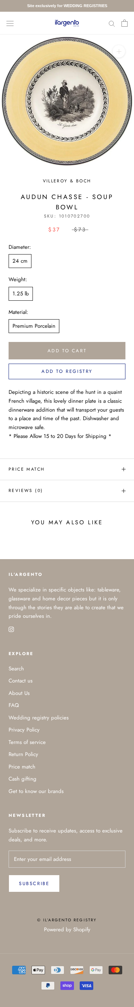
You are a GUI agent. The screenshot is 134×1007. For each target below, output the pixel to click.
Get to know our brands (36, 791)
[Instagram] (11, 629)
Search (16, 669)
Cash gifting (22, 779)
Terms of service (27, 742)
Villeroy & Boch (67, 181)
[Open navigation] (10, 23)
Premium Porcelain (34, 326)
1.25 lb (21, 294)
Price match (27, 469)
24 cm (20, 261)
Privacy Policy (24, 730)
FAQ (14, 705)
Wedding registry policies (39, 718)
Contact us (21, 681)
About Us (19, 693)
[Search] (112, 23)
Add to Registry (67, 371)
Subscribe (34, 883)
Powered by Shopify (67, 929)
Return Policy (23, 754)
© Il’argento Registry (66, 920)
